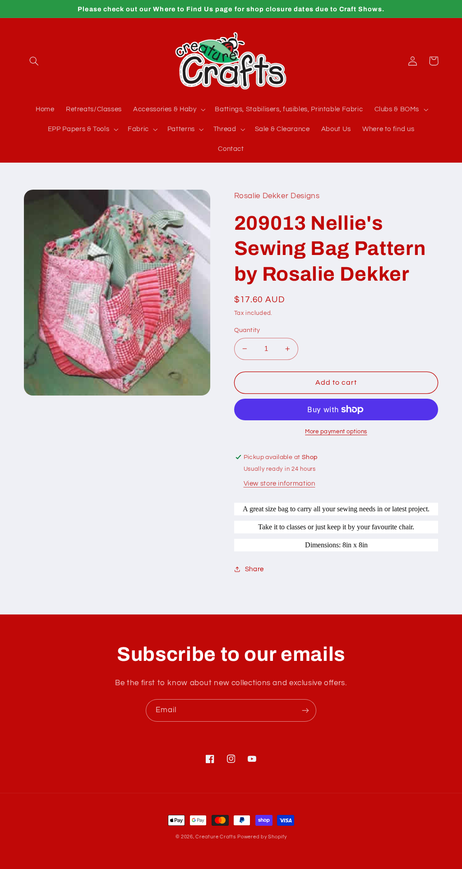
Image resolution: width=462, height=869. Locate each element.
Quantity (247, 330)
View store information (279, 483)
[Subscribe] (305, 710)
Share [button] (254, 569)
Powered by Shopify (261, 836)
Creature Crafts (215, 836)
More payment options (336, 432)
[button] (34, 60)
